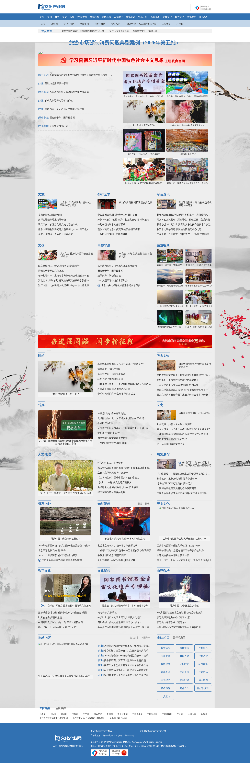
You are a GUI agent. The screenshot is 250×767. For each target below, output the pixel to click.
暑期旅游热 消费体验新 (57, 83)
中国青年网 (137, 714)
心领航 (179, 24)
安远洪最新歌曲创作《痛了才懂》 (174, 617)
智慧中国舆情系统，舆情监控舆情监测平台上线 (83, 31)
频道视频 (163, 245)
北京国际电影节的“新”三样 (52, 550)
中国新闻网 (167, 714)
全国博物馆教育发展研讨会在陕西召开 (176, 488)
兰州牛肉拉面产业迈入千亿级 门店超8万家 (184, 538)
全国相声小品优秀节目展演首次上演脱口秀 (179, 627)
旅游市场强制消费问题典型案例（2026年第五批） (125, 42)
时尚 (57, 17)
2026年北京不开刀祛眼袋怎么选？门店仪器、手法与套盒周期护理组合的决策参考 (146, 675)
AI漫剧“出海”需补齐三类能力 (112, 413)
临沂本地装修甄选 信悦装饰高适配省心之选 (179, 229)
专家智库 (165, 656)
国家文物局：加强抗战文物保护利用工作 (177, 385)
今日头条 (192, 714)
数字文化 (179, 17)
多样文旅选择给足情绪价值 (59, 100)
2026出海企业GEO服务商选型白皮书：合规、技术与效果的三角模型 (139, 655)
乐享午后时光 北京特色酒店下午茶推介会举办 (180, 550)
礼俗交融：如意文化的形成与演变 (174, 424)
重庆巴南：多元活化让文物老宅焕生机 (64, 109)
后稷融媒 (60, 708)
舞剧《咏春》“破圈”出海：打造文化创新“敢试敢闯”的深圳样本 (130, 219)
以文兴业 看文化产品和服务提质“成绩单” (143, 183)
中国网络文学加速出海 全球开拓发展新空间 (60, 622)
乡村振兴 (203, 648)
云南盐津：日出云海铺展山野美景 (172, 286)
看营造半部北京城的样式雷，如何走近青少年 (143, 96)
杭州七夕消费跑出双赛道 (110, 379)
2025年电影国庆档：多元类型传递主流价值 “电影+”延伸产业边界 (71, 545)
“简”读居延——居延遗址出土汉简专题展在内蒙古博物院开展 (188, 473)
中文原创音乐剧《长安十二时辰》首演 (117, 214)
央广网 (86, 714)
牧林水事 (165, 664)
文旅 (42, 17)
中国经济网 (152, 714)
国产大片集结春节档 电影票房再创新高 (62, 560)
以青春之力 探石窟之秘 (50, 617)
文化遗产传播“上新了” (109, 433)
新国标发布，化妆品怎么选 (111, 374)
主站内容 (44, 637)
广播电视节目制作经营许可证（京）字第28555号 (112, 735)
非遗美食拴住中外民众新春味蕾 (173, 555)
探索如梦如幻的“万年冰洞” (170, 327)
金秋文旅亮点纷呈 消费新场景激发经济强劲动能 (207, 306)
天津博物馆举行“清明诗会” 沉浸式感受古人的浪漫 (182, 434)
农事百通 (165, 672)
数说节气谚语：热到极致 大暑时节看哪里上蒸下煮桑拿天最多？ (130, 467)
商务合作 (184, 688)
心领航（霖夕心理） (119, 718)
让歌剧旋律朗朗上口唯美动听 (113, 234)
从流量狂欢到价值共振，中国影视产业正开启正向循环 (125, 428)
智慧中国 (84, 24)
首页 (43, 24)
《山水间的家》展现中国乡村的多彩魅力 (118, 477)
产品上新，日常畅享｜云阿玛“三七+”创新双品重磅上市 (185, 234)
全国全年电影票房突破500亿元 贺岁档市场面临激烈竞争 (210, 286)
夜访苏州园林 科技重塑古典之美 (135, 202)
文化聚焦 (191, 17)
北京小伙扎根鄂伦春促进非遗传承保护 (120, 285)
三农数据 (166, 24)
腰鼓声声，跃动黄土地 (109, 275)
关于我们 (178, 637)
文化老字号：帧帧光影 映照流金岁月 (116, 560)
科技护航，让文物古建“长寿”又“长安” (57, 627)
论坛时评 (184, 664)
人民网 (53, 714)
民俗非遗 (106, 17)
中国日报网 (122, 714)
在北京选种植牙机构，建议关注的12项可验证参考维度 (132, 670)
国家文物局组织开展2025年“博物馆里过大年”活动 (182, 493)
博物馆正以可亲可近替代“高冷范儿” (175, 483)
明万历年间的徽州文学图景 (171, 444)
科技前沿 (203, 664)
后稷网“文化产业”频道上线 (145, 31)
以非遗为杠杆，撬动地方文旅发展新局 (69, 92)
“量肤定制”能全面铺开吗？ (144, 125)
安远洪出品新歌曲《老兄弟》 (172, 622)
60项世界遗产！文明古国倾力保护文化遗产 (119, 617)
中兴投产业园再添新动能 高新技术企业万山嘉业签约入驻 (127, 627)
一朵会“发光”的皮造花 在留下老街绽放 (187, 125)
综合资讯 (163, 194)
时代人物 (184, 656)
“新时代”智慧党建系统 (119, 31)
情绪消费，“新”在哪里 (109, 369)
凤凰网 (204, 714)
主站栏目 (163, 637)
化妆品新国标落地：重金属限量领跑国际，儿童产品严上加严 (129, 384)
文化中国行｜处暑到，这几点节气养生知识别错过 (65, 493)
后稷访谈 (184, 648)
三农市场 (203, 672)
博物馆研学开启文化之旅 (51, 270)
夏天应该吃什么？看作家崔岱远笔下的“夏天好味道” (183, 429)
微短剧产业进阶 (106, 423)
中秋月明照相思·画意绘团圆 (112, 555)
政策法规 (165, 648)
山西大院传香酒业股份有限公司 (53, 718)
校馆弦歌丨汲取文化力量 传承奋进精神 (177, 478)
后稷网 (54, 24)
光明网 (180, 714)
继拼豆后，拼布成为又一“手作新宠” (144, 154)
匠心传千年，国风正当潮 (62, 117)
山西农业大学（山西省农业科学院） (89, 718)
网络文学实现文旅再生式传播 (113, 438)
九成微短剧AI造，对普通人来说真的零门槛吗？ (122, 418)
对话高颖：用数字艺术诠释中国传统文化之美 (67, 605)
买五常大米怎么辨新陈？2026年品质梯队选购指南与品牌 (133, 665)
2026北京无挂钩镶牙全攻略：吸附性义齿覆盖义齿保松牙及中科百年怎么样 (142, 645)
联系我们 (184, 680)
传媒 (72, 17)
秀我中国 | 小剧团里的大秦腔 (184, 605)
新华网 (64, 714)
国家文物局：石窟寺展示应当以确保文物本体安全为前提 (186, 394)
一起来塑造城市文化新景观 (111, 224)
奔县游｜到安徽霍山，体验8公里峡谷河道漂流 (187, 96)
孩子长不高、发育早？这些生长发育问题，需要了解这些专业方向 (137, 660)
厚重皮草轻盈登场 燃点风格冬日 (114, 388)
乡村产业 (203, 656)
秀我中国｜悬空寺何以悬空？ (66, 538)
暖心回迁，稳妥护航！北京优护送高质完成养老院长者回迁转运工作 (139, 650)
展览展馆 (130, 17)
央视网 (75, 714)
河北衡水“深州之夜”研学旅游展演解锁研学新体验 (63, 280)
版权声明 (165, 688)
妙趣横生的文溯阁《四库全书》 (195, 413)
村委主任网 (100, 24)
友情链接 (44, 708)
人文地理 (118, 17)
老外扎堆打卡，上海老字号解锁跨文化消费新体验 (63, 275)
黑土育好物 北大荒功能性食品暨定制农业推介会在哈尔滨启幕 (69, 676)
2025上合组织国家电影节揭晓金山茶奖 (58, 555)
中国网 (110, 714)
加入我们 (203, 680)
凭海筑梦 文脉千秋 (59, 126)
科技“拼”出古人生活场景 (110, 463)
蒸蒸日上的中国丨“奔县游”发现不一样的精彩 (177, 265)
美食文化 (167, 17)
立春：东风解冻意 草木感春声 (113, 472)
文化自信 (184, 672)
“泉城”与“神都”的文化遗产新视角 (115, 482)
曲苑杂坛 (203, 17)
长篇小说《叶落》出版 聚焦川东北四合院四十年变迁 (184, 224)
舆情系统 (115, 24)
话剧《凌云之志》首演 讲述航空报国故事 (119, 229)
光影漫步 (155, 17)
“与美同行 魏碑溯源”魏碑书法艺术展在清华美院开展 (124, 550)
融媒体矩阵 (203, 688)
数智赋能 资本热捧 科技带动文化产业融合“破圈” (63, 612)
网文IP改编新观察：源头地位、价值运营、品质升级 (183, 219)
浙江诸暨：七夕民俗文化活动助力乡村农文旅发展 (63, 285)
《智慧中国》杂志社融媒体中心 (141, 24)
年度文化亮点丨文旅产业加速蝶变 (55, 234)
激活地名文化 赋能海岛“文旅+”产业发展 (118, 487)
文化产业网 (69, 24)
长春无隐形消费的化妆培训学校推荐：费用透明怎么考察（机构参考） (85, 75)
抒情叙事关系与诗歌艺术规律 (172, 439)
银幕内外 (142, 17)
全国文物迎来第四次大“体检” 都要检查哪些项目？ (182, 389)
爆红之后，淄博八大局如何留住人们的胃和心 (187, 183)
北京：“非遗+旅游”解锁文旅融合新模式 (203, 327)
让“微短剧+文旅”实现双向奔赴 (113, 443)
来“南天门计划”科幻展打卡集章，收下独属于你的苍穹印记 (195, 464)
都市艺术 (94, 17)
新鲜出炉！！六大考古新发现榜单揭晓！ (177, 380)
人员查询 (165, 696)
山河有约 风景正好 (187, 154)
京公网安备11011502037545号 (153, 731)
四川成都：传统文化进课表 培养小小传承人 (120, 622)
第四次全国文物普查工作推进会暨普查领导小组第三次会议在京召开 (191, 375)
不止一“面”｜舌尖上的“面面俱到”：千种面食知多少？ (184, 560)
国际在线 (98, 714)
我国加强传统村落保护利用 (111, 492)
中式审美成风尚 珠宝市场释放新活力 (116, 393)
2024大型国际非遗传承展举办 (113, 280)
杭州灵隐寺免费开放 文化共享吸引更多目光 (176, 306)
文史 (64, 17)
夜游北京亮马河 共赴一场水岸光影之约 (125, 538)
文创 (49, 17)
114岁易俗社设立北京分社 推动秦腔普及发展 (180, 612)
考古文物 (82, 17)
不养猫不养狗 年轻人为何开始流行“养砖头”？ (121, 364)
